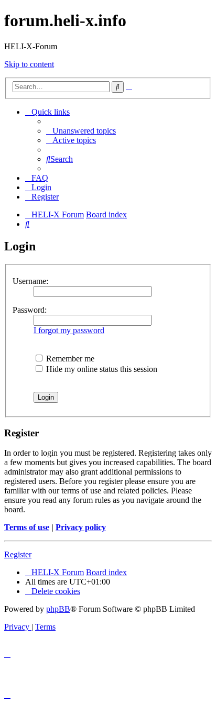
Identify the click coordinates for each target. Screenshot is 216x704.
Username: (30, 281)
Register (17, 554)
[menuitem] (81, 130)
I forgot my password (69, 330)
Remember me (69, 358)
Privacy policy (81, 527)
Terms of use (26, 527)
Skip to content (29, 64)
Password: (30, 309)
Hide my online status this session (100, 369)
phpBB (58, 608)
